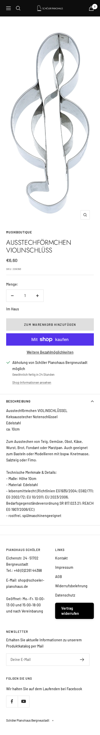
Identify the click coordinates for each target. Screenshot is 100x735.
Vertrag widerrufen (70, 611)
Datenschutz (65, 595)
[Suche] (18, 8)
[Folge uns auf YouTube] (23, 701)
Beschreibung (18, 401)
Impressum (64, 567)
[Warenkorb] (91, 8)
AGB (58, 576)
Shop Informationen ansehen (31, 382)
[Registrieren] (82, 659)
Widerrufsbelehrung (71, 586)
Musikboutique (19, 232)
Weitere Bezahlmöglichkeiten (50, 352)
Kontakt (61, 558)
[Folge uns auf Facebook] (12, 701)
